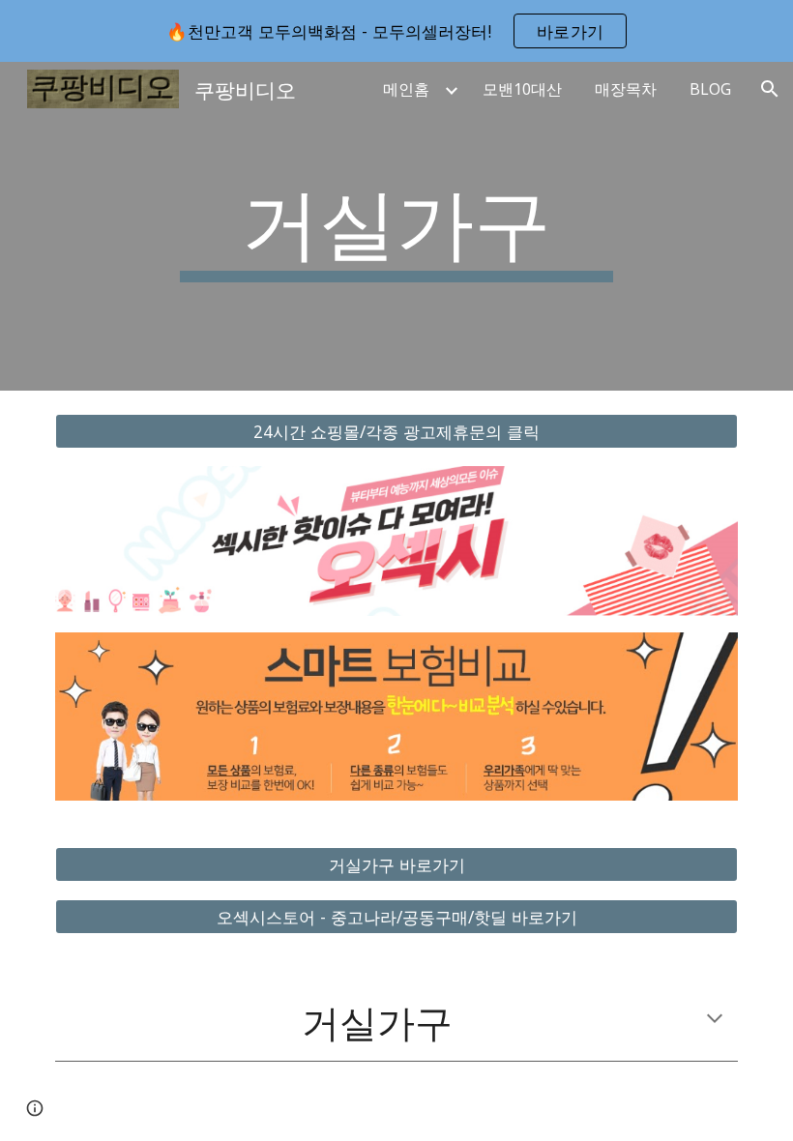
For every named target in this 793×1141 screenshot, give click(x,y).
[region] (396, 31)
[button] (770, 89)
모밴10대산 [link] (522, 89)
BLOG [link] (710, 89)
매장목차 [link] (626, 89)
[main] (397, 226)
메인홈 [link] (406, 89)
